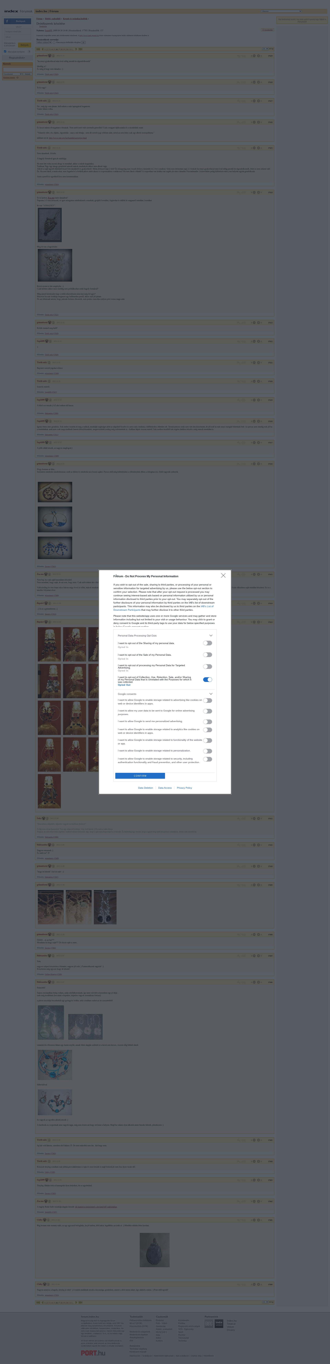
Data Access (165, 787)
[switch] (207, 643)
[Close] (224, 576)
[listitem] (165, 635)
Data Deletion (145, 787)
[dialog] (165, 682)
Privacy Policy (184, 787)
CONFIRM (140, 776)
